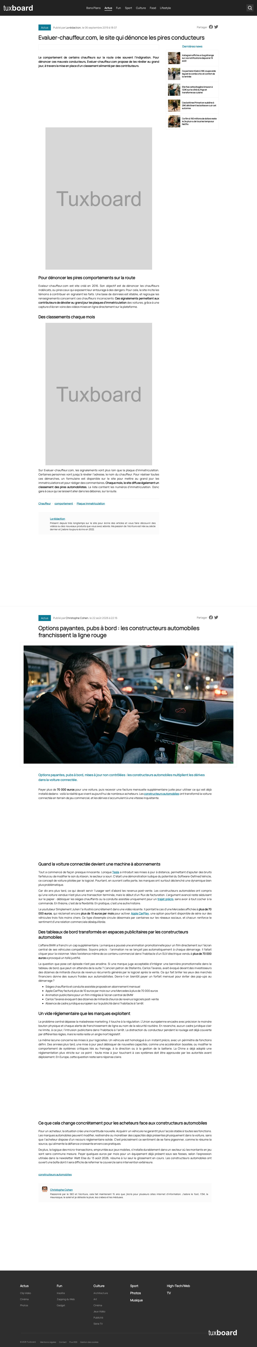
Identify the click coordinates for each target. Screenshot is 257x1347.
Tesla (115, 872)
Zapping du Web (66, 1299)
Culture (141, 8)
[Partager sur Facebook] (211, 27)
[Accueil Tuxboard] (18, 8)
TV (169, 1293)
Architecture (101, 1293)
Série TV (98, 1323)
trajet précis (165, 899)
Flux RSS (73, 1342)
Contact (62, 1342)
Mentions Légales (48, 1342)
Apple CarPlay (140, 913)
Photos (24, 1305)
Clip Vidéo (25, 1293)
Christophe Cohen (77, 618)
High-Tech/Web (178, 1286)
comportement (64, 503)
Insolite (61, 1293)
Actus (108, 8)
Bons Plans (93, 8)
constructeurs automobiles (161, 794)
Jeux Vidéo (99, 1311)
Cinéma (24, 1299)
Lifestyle (165, 8)
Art (95, 1299)
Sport (128, 8)
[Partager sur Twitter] (216, 27)
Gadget (61, 1305)
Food (153, 8)
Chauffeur (44, 503)
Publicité (98, 1317)
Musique (136, 1300)
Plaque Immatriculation (91, 503)
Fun (118, 8)
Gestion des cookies (89, 1342)
